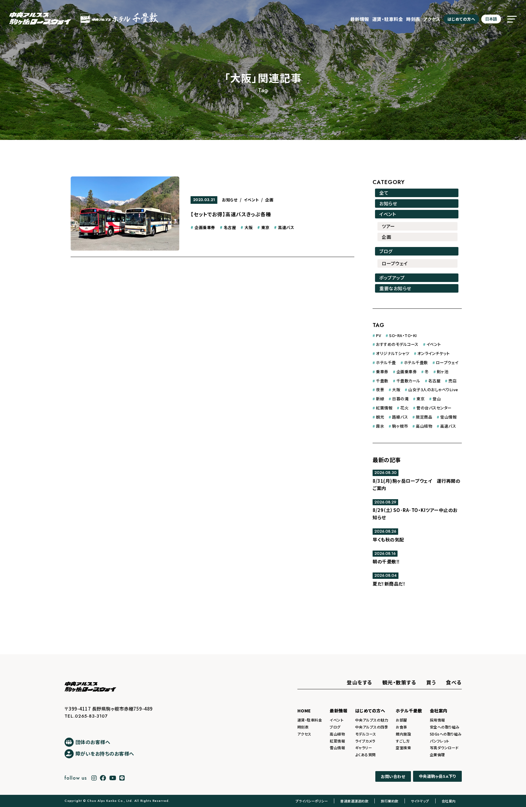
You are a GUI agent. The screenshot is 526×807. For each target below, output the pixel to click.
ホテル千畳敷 (416, 362)
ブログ (386, 251)
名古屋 (230, 227)
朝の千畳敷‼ (386, 561)
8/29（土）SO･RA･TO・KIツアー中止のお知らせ (415, 513)
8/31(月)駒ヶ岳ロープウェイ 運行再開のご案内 (416, 484)
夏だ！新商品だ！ (389, 583)
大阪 (248, 227)
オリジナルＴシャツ (392, 353)
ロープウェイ (395, 263)
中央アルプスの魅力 (371, 719)
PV (378, 335)
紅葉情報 (384, 408)
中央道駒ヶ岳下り (437, 776)
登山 (437, 399)
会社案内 (438, 711)
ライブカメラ (365, 740)
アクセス (431, 19)
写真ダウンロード (444, 747)
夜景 (380, 389)
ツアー (388, 226)
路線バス (400, 417)
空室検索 (403, 747)
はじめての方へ (461, 19)
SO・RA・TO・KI (403, 335)
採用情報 (437, 719)
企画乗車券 (205, 227)
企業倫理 (437, 754)
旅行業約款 (389, 800)
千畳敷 (382, 381)
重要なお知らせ (395, 288)
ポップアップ (392, 277)
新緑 (380, 399)
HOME (304, 711)
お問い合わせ (393, 776)
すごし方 (403, 740)
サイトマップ (420, 800)
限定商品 (424, 417)
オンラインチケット (433, 353)
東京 (265, 227)
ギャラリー (363, 747)
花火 (404, 408)
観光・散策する (399, 682)
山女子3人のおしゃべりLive (433, 389)
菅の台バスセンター (434, 408)
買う (431, 682)
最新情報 (359, 19)
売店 (452, 381)
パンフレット (439, 740)
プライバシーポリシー (312, 800)
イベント (251, 200)
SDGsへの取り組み (446, 733)
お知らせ (229, 200)
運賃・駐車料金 (387, 19)
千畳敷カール (408, 381)
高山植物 (424, 426)
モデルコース (365, 733)
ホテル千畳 (386, 362)
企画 (269, 200)
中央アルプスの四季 (371, 726)
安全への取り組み (445, 726)
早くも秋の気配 (388, 539)
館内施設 (403, 733)
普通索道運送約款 (354, 800)
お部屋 (401, 719)
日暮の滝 (400, 399)
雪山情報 (448, 417)
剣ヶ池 (443, 371)
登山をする (359, 682)
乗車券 (382, 371)
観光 (380, 417)
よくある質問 (365, 754)
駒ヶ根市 (400, 426)
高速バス (286, 227)
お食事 (401, 726)
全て (383, 193)
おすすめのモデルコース (397, 344)
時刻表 (413, 19)
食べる (454, 682)
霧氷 (380, 426)
